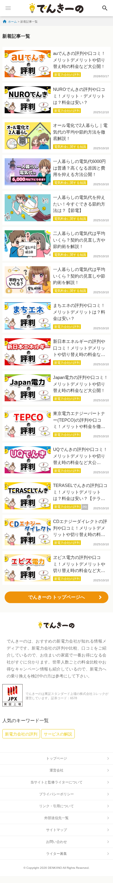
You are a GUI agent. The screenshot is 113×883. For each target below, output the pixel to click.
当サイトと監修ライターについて (56, 782)
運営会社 (56, 770)
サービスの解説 (58, 734)
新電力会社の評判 (21, 734)
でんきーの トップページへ (56, 597)
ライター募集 (56, 854)
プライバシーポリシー (56, 794)
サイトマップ (56, 830)
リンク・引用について (56, 806)
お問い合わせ (56, 842)
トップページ (56, 758)
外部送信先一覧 (56, 818)
